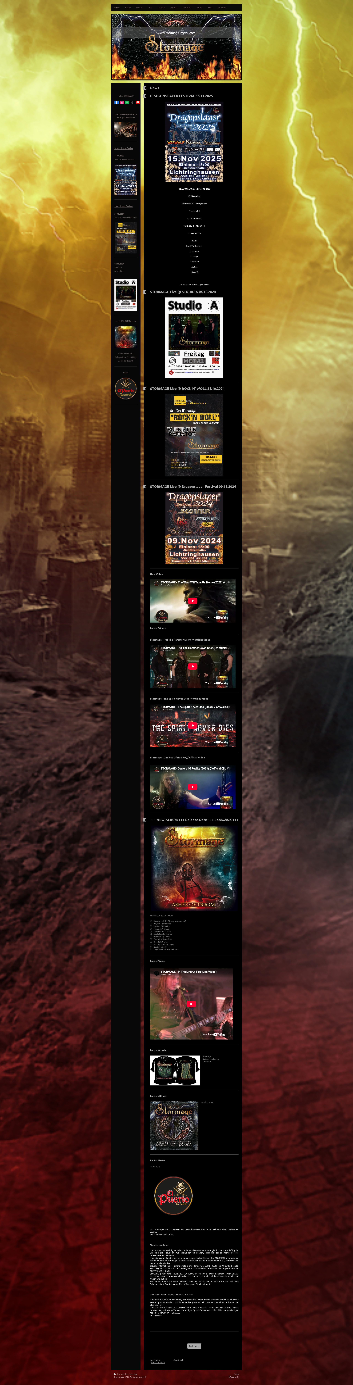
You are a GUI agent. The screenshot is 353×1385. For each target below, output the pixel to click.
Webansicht (234, 1376)
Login (236, 1374)
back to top (194, 1346)
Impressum (155, 1360)
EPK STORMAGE (158, 1362)
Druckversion (122, 1374)
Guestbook (178, 1360)
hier (206, 285)
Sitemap (133, 1374)
